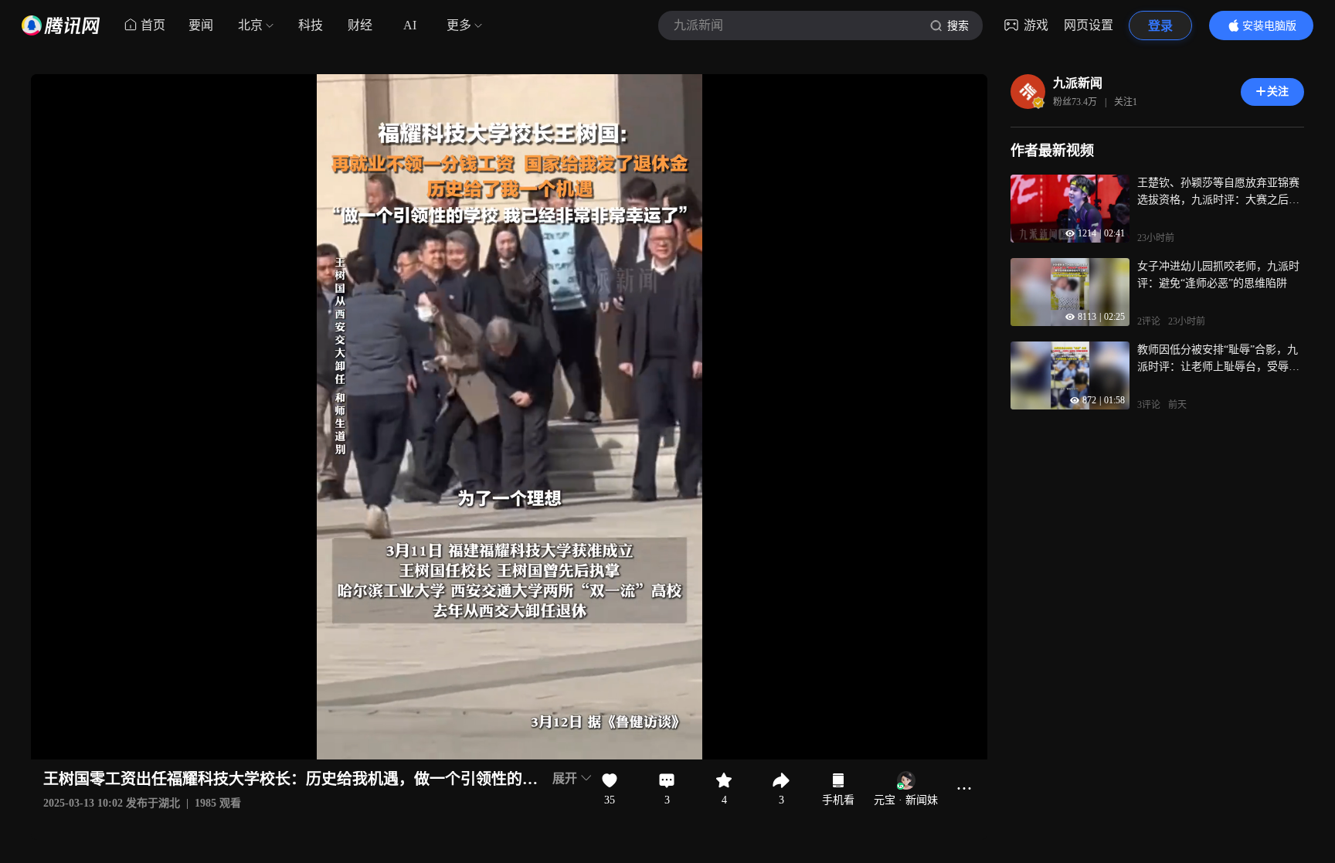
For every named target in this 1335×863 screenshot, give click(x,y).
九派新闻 (1077, 83)
